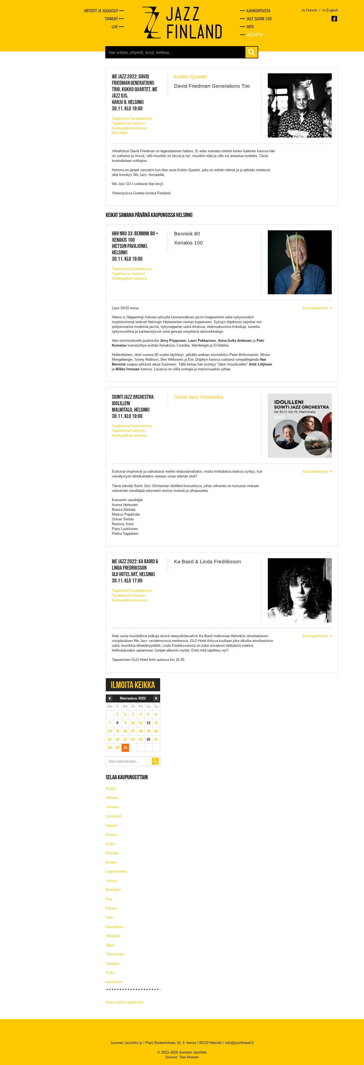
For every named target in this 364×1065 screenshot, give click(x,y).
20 (156, 731)
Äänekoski (114, 982)
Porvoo (111, 908)
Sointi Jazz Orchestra (198, 397)
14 (110, 731)
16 (125, 731)
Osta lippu (120, 133)
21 (110, 739)
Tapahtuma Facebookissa (132, 118)
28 (110, 748)
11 (140, 723)
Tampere (112, 964)
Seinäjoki (113, 936)
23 (125, 739)
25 (141, 739)
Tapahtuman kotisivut (128, 123)
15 (117, 731)
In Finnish (309, 10)
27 (156, 739)
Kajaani (111, 825)
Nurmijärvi (113, 890)
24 (133, 739)
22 (117, 739)
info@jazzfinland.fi (239, 1043)
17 (133, 731)
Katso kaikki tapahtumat (124, 1002)
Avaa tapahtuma (315, 308)
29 (117, 748)
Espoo (111, 788)
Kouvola (112, 853)
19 (148, 731)
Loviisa (111, 881)
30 (125, 748)
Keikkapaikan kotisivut (129, 128)
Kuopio (111, 862)
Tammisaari (115, 954)
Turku (110, 973)
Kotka (110, 844)
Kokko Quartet (190, 76)
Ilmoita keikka (133, 685)
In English (330, 10)
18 (141, 731)
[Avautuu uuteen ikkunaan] (334, 18)
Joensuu (112, 807)
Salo (109, 917)
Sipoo (110, 945)
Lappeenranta (116, 871)
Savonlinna (114, 927)
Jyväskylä (114, 816)
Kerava (111, 835)
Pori (109, 899)
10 (133, 723)
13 (156, 723)
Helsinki (112, 798)
